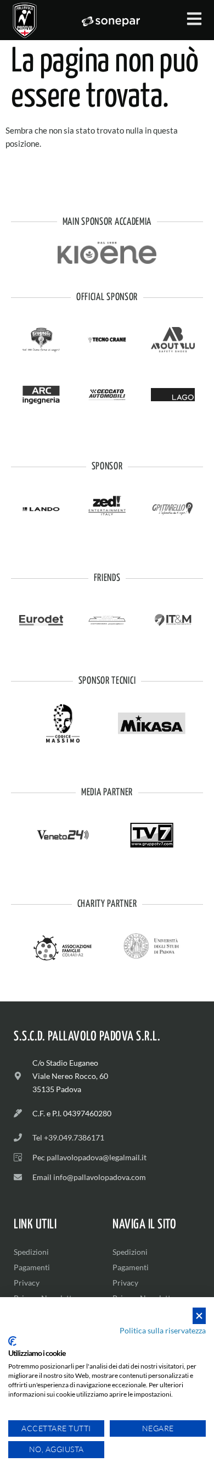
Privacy (27, 1282)
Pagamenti (32, 1267)
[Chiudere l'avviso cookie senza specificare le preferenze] (199, 1316)
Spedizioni (31, 1251)
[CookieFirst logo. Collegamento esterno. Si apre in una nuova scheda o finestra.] (12, 1341)
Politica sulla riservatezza (163, 1330)
